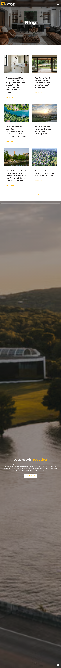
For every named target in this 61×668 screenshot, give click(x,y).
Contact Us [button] (30, 475)
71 (39, 194)
